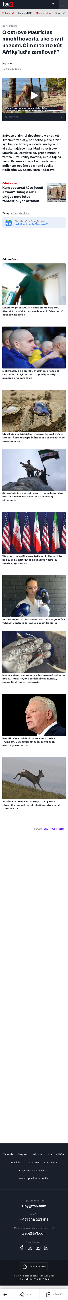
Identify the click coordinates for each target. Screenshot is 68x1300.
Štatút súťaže (56, 1154)
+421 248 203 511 (34, 1220)
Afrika (14, 213)
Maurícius (24, 213)
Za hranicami (9, 25)
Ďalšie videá (11, 117)
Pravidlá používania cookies (34, 1178)
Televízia (8, 1154)
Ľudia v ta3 (50, 1162)
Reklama (37, 1154)
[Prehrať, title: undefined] (34, 95)
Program (23, 1154)
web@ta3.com (34, 1233)
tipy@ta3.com (34, 1206)
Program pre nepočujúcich (34, 1170)
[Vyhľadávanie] (53, 4)
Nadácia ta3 (17, 1162)
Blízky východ (43, 13)
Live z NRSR (25, 13)
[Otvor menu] (63, 4)
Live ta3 (9, 13)
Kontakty (34, 1162)
